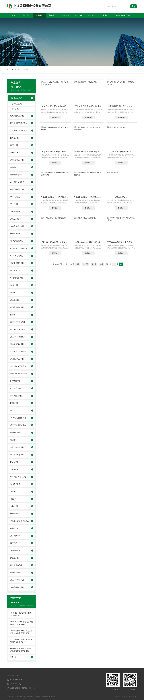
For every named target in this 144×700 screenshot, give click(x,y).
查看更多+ (55, 117)
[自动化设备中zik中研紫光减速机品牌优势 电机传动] (88, 137)
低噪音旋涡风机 (16, 234)
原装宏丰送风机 (16, 98)
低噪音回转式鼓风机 (18, 587)
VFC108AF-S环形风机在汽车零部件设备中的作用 (21, 641)
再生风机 (13, 499)
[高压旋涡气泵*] (121, 183)
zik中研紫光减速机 (17, 182)
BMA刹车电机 (15, 381)
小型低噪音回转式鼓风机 (121, 152)
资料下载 (78, 15)
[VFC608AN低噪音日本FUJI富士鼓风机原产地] (121, 228)
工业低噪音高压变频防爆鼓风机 (88, 106)
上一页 (85, 264)
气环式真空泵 (15, 197)
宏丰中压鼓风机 (17, 104)
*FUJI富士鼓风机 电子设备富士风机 (55, 242)
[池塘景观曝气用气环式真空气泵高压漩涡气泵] (121, 92)
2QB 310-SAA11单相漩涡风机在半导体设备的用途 (21, 623)
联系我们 (104, 15)
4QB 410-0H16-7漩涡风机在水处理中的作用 (21, 614)
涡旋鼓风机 (14, 558)
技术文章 (65, 15)
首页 (13, 15)
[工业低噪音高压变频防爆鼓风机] (88, 92)
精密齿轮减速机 (16, 432)
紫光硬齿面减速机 (17, 344)
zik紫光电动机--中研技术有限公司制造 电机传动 (55, 152)
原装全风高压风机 (17, 263)
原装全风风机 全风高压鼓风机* (88, 242)
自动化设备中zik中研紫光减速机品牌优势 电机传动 (88, 152)
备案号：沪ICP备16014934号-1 (46, 697)
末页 (101, 264)
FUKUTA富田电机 (17, 189)
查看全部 (13, 657)
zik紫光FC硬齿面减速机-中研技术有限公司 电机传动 (55, 106)
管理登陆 (134, 697)
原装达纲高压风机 (17, 160)
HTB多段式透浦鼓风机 (18, 248)
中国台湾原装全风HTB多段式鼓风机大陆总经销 (88, 197)
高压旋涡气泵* (121, 197)
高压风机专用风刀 (17, 580)
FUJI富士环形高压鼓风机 (19, 123)
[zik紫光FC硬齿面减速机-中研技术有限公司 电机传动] (55, 92)
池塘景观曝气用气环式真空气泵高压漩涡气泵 (121, 106)
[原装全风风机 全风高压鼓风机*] (88, 228)
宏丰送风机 (15, 109)
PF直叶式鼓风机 (16, 256)
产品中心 (39, 15)
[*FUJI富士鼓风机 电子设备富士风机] (55, 228)
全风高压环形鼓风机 (18, 455)
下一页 (94, 264)
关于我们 (26, 15)
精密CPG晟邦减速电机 (19, 425)
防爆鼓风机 (14, 138)
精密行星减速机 (16, 572)
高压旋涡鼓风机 (16, 536)
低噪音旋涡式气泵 (17, 226)
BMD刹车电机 (15, 388)
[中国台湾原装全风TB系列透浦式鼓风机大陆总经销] (55, 183)
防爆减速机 (14, 462)
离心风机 (13, 167)
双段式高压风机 (16, 211)
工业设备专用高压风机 (18, 130)
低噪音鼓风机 (15, 514)
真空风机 (13, 543)
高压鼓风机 (14, 145)
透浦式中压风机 (16, 550)
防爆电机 (13, 315)
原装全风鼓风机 (16, 219)
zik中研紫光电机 (16, 396)
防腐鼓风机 (14, 403)
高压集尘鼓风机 (16, 300)
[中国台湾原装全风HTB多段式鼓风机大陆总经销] (88, 183)
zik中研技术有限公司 (18, 477)
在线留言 (91, 15)
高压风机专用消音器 (18, 329)
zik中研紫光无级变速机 (19, 366)
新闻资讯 (52, 15)
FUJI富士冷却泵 (16, 565)
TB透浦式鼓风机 (16, 241)
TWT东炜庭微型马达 (18, 418)
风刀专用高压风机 (17, 359)
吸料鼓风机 (14, 528)
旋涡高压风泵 (15, 484)
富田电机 (13, 440)
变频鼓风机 (14, 506)
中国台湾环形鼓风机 (18, 307)
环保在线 (127, 697)
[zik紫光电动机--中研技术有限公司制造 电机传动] (55, 137)
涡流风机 (13, 491)
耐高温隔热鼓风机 (17, 116)
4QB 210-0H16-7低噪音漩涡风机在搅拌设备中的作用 (21, 649)
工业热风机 (14, 204)
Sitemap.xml (119, 697)
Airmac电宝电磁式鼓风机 (19, 351)
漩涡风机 (13, 292)
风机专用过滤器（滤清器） (19, 521)
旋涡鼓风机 (14, 285)
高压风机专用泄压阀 (18, 337)
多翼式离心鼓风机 (17, 447)
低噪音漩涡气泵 (16, 175)
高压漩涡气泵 (15, 270)
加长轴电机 (14, 469)
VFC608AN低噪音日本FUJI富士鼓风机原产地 (121, 242)
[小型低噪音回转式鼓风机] (121, 137)
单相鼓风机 (14, 152)
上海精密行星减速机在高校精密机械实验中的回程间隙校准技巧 (21, 632)
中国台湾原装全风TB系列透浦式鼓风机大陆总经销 (55, 197)
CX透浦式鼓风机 (16, 278)
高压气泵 (13, 410)
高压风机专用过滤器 (18, 322)
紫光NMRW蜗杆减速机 (19, 374)
